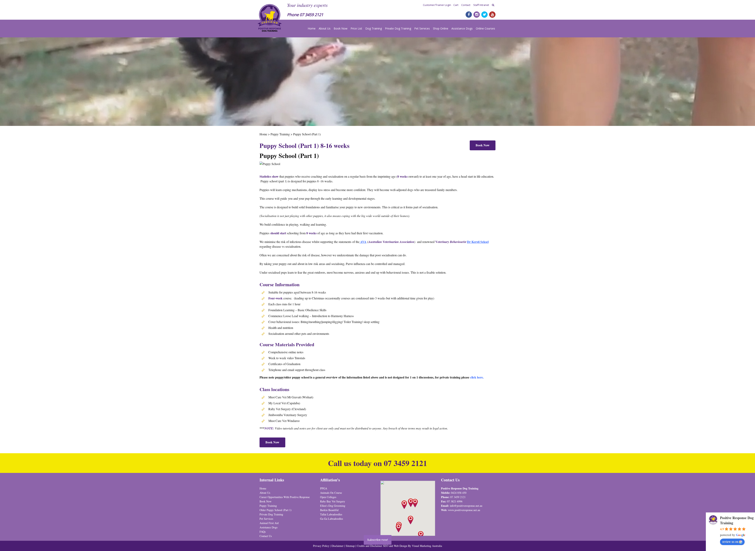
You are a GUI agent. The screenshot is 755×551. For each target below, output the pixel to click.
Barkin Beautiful (329, 510)
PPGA (323, 488)
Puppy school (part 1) (274, 181)
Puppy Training (268, 506)
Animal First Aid (269, 523)
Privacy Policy (321, 546)
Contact (465, 5)
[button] (415, 503)
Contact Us (266, 536)
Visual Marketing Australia (427, 546)
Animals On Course (331, 493)
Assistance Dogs (462, 28)
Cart (455, 5)
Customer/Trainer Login (437, 5)
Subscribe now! (377, 540)
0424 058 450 (458, 493)
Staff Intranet (481, 5)
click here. (477, 377)
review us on (730, 541)
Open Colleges (328, 497)
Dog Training (373, 28)
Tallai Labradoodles (331, 514)
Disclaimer (337, 546)
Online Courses (485, 28)
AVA (363, 241)
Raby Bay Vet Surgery (332, 501)
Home (312, 28)
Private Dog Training (398, 28)
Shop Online (440, 28)
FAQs (263, 531)
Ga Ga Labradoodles (331, 519)
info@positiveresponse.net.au (466, 506)
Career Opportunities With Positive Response (285, 497)
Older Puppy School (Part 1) (276, 510)
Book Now (340, 28)
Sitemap (350, 546)
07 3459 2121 (311, 14)
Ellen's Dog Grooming (332, 506)
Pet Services (422, 28)
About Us (325, 28)
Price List (356, 28)
